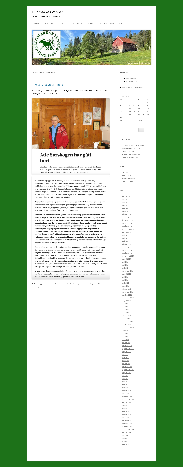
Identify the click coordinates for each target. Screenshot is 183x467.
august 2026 (126, 196)
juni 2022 (125, 304)
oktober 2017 (127, 426)
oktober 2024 (127, 253)
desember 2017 (127, 420)
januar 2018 (126, 417)
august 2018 (126, 402)
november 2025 (127, 223)
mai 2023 (125, 280)
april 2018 (125, 411)
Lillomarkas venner (47, 12)
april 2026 (125, 208)
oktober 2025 (127, 226)
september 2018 (128, 399)
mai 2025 (125, 238)
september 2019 (128, 370)
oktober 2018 (127, 396)
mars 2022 (125, 313)
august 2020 (126, 352)
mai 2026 (125, 205)
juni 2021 (125, 334)
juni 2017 (125, 438)
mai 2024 (125, 265)
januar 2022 (126, 319)
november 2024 (127, 250)
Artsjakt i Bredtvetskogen (131, 154)
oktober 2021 (127, 325)
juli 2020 (125, 355)
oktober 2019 (127, 367)
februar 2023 (126, 289)
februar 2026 (126, 214)
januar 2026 (126, 217)
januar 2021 (126, 343)
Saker (121, 24)
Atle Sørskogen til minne (47, 84)
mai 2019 (125, 382)
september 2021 (128, 328)
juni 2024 (125, 262)
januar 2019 (126, 393)
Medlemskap (131, 78)
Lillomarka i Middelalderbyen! (133, 145)
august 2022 (126, 301)
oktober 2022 (127, 295)
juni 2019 (125, 379)
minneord (85, 284)
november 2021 (127, 322)
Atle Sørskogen (75, 284)
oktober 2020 (127, 346)
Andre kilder (57, 284)
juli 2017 (125, 435)
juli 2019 (125, 376)
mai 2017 (125, 441)
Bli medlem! (49, 24)
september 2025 (128, 229)
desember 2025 (127, 220)
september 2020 (128, 349)
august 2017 (126, 432)
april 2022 (125, 310)
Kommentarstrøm (128, 178)
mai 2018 (125, 408)
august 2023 (126, 274)
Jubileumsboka (131, 81)
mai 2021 (125, 337)
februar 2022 (126, 316)
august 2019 (126, 373)
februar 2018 (126, 414)
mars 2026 (125, 211)
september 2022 (128, 298)
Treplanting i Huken (129, 151)
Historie (90, 24)
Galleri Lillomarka (106, 24)
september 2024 (128, 256)
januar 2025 (126, 247)
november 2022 (127, 292)
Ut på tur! (63, 24)
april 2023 (125, 283)
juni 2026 (125, 202)
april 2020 (125, 358)
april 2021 (125, 340)
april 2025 (125, 241)
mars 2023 (125, 286)
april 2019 (125, 384)
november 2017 (127, 423)
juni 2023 (125, 277)
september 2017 (128, 429)
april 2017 (125, 444)
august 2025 (126, 232)
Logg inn (125, 172)
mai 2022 (125, 307)
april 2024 (125, 268)
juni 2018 (125, 405)
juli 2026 (125, 199)
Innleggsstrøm (127, 175)
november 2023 (127, 271)
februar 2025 (126, 244)
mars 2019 (125, 387)
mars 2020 (125, 361)
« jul (121, 120)
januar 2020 (126, 364)
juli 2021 (125, 331)
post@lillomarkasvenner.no (136, 87)
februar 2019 (126, 390)
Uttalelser (77, 24)
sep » (140, 120)
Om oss (36, 24)
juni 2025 (125, 235)
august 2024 (126, 259)
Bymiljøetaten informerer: (131, 148)
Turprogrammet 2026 (130, 157)
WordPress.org (127, 181)
